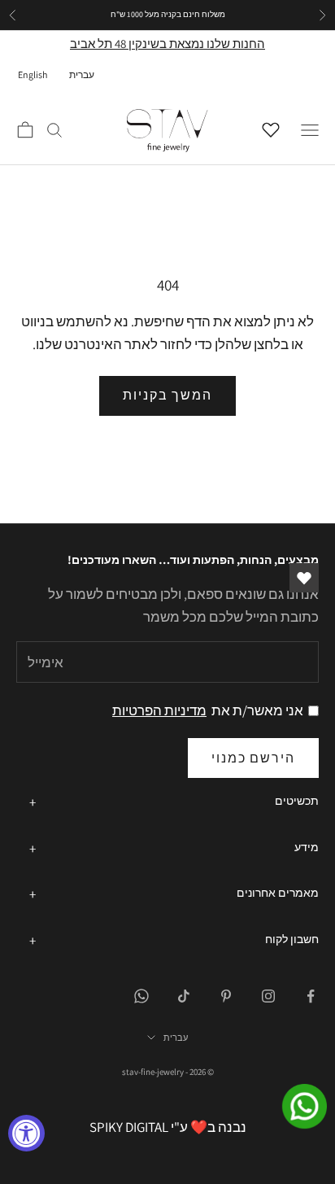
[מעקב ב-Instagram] (268, 996)
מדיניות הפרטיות (159, 710)
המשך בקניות (167, 395)
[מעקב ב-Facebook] (310, 996)
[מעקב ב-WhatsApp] (141, 996)
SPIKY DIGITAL (128, 1127)
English (32, 74)
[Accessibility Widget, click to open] (26, 1133)
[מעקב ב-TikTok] (184, 996)
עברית (81, 74)
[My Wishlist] (275, 128)
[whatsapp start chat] (294, 1106)
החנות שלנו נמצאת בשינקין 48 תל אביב (167, 43)
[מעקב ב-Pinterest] (226, 996)
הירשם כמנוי (253, 758)
